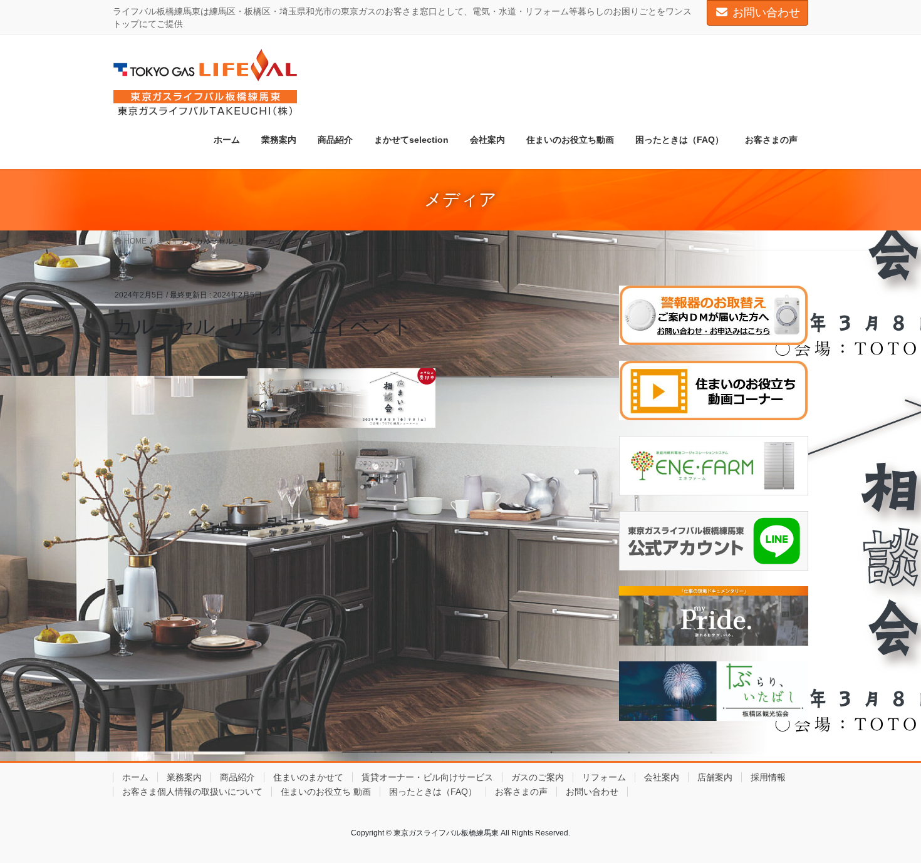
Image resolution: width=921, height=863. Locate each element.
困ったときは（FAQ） (433, 792)
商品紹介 (237, 777)
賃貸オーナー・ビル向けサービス (427, 777)
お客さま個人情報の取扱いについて (192, 792)
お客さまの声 (521, 792)
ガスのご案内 (537, 777)
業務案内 (184, 777)
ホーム (135, 777)
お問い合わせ (766, 12)
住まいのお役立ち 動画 (326, 792)
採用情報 (768, 777)
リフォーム (604, 777)
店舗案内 (714, 777)
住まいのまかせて (308, 777)
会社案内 (661, 777)
